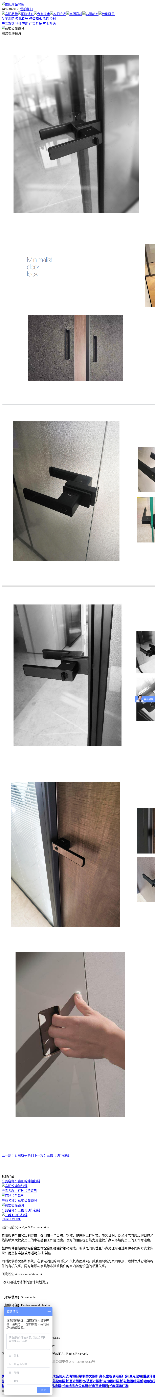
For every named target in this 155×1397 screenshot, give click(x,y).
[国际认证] (26, 14)
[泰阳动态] (90, 14)
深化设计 (21, 19)
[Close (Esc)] (3, 1391)
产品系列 (8, 23)
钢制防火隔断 (88, 1376)
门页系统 (35, 23)
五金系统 (49, 23)
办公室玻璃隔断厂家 (113, 1376)
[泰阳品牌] (10, 14)
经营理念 (35, 19)
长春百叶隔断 (98, 1386)
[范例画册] (106, 14)
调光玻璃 (135, 1376)
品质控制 (49, 19)
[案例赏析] (74, 14)
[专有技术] (42, 14)
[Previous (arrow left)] (3, 1394)
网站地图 (128, 1353)
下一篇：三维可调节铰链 (51, 1155)
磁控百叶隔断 (133, 1381)
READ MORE (11, 1219)
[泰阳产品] (58, 14)
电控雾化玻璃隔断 (56, 1381)
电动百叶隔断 (113, 1381)
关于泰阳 (8, 19)
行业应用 (21, 23)
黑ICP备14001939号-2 (105, 1353)
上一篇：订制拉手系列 (18, 1155)
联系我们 (26, 9)
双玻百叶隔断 (93, 1381)
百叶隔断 (75, 1381)
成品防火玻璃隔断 (65, 1376)
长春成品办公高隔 (75, 1386)
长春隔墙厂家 (118, 1386)
